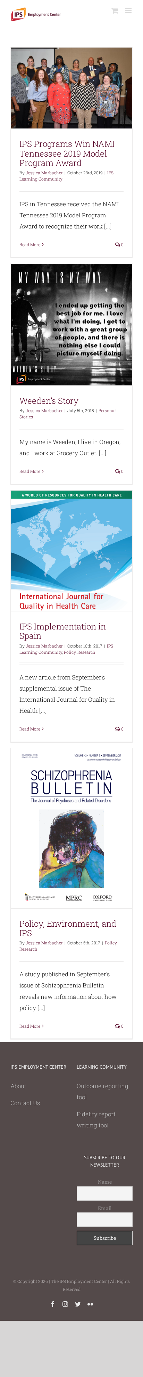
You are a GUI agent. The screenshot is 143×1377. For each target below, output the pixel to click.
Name (105, 1181)
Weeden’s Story (48, 400)
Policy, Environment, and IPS (67, 928)
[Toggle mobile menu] (129, 10)
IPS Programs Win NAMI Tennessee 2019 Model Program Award (67, 153)
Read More (29, 244)
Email (104, 1208)
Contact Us (25, 1103)
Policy (70, 652)
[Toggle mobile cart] (114, 10)
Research (86, 652)
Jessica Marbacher (44, 172)
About (18, 1086)
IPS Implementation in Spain (62, 631)
